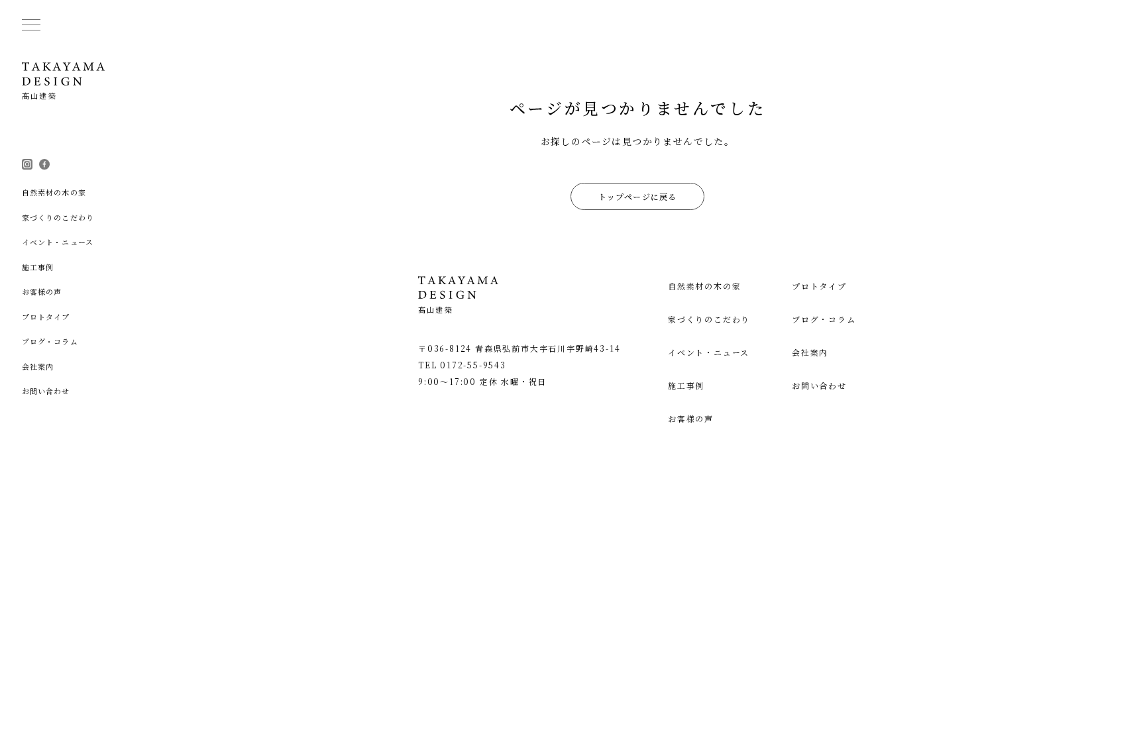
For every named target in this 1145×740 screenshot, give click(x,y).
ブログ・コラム (824, 319)
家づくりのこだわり (709, 319)
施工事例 (686, 385)
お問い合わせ (819, 385)
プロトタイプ (819, 285)
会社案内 (810, 352)
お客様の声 (691, 418)
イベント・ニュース (708, 352)
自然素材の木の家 (704, 285)
